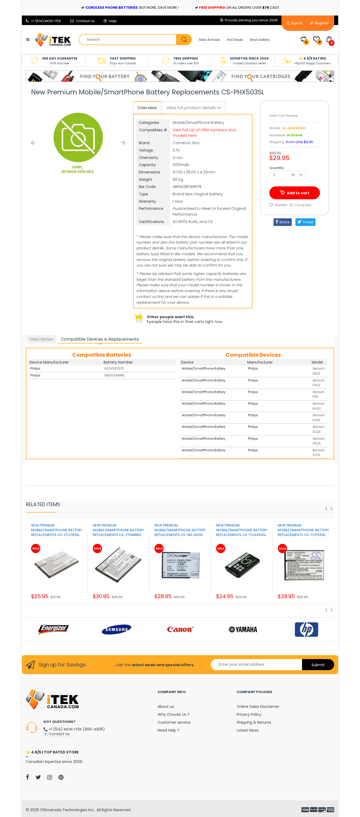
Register (321, 23)
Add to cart (298, 193)
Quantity (276, 167)
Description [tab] (41, 339)
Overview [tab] (147, 108)
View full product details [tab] (191, 108)
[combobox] (135, 40)
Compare (302, 204)
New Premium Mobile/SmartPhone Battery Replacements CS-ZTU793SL (56, 530)
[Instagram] (49, 777)
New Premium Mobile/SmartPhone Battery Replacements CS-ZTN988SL (118, 530)
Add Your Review (283, 115)
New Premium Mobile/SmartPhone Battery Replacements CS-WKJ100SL (180, 530)
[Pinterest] (61, 777)
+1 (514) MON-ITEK (46, 20)
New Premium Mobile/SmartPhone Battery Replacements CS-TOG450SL (241, 530)
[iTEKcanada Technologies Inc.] (53, 39)
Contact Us (85, 20)
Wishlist (281, 204)
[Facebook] (27, 777)
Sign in (296, 23)
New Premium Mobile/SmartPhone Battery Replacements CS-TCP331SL (303, 530)
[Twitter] (38, 777)
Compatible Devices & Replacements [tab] (100, 339)
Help (113, 20)
